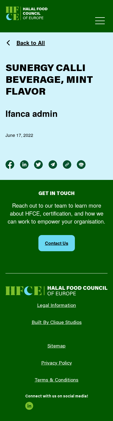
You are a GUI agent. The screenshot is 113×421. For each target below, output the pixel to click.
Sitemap (56, 346)
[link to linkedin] (24, 164)
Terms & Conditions (56, 380)
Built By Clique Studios (57, 322)
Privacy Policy (56, 363)
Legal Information (56, 305)
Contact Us (56, 243)
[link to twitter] (38, 164)
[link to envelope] (52, 164)
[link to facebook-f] (9, 164)
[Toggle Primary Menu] (100, 21)
